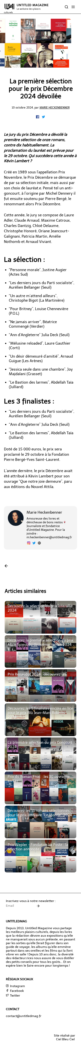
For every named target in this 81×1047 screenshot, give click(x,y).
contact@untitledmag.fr (23, 1016)
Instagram (17, 986)
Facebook (16, 991)
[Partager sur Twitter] (43, 117)
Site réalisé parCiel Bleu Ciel (64, 1037)
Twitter (14, 995)
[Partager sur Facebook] (38, 117)
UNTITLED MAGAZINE (26, 8)
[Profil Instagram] (28, 543)
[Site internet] (39, 543)
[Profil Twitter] (34, 543)
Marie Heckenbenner (55, 107)
